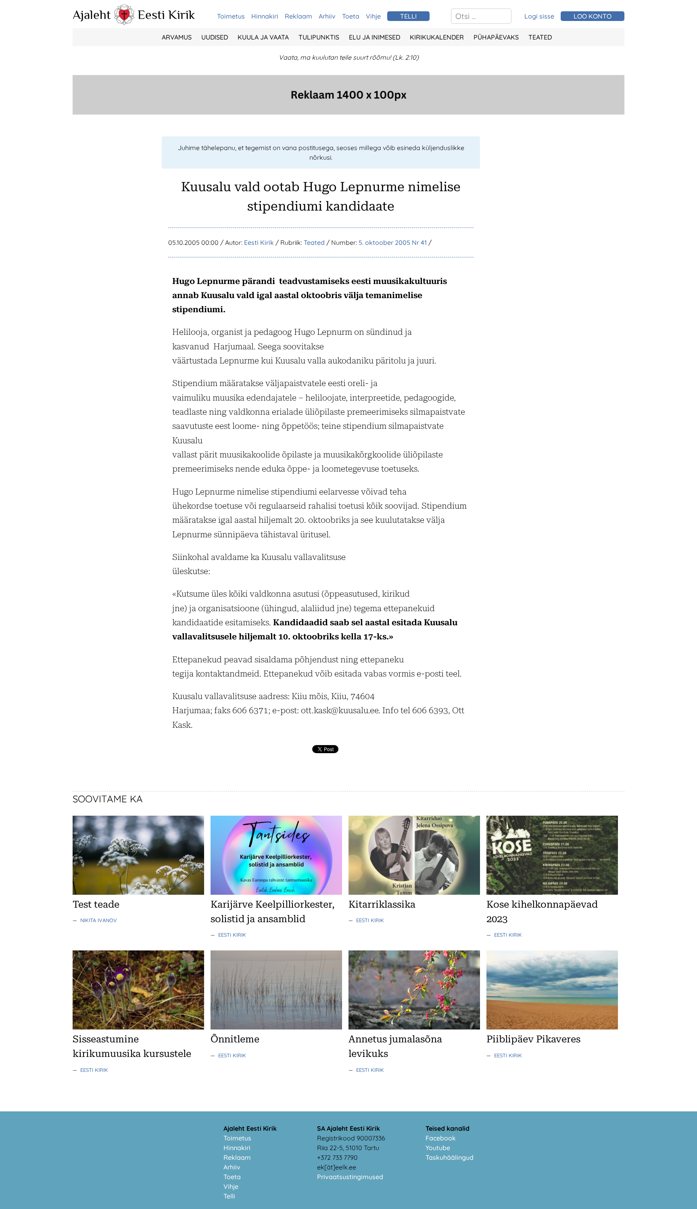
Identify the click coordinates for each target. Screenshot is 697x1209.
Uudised (214, 37)
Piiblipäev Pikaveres (533, 1039)
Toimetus (231, 16)
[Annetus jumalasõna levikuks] (414, 1027)
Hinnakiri (264, 16)
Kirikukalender (437, 37)
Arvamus (177, 37)
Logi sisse (539, 16)
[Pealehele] (124, 23)
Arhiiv (327, 16)
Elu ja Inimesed (374, 37)
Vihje (373, 16)
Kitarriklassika (381, 904)
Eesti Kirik (166, 14)
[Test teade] (138, 892)
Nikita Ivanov (98, 920)
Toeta (350, 16)
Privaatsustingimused (350, 1177)
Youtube (438, 1148)
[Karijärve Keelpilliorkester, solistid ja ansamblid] (276, 892)
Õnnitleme (235, 1039)
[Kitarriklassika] (414, 892)
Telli (229, 1196)
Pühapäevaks (496, 37)
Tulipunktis (318, 37)
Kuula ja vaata (263, 37)
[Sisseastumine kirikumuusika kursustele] (138, 1027)
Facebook (441, 1138)
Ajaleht (92, 14)
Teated (540, 37)
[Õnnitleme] (276, 1027)
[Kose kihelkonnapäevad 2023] (552, 892)
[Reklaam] (348, 112)
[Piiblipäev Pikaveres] (552, 1027)
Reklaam (298, 16)
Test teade (96, 904)
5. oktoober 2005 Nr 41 (393, 242)
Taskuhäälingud (450, 1157)
